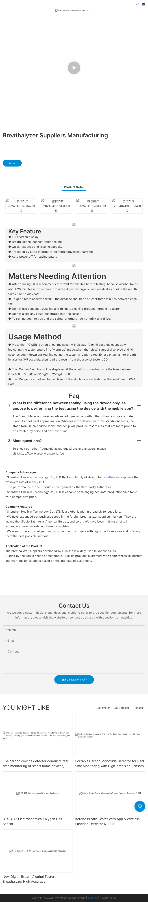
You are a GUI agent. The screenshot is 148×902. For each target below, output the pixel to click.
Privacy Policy (108, 897)
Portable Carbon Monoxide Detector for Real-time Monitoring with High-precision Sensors (110, 763)
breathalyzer (111, 477)
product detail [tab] (74, 187)
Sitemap (92, 897)
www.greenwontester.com (70, 897)
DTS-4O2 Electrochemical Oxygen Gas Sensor (32, 821)
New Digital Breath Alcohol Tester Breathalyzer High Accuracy (28, 879)
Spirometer (103, 707)
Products (138, 707)
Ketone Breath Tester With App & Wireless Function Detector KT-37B (107, 821)
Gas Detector (121, 707)
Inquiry (12, 163)
